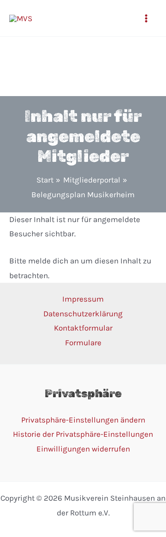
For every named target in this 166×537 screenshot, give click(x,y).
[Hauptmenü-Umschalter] (146, 18)
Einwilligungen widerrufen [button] (83, 448)
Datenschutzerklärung (83, 313)
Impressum (83, 298)
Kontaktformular (83, 327)
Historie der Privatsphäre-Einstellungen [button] (83, 434)
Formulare (83, 342)
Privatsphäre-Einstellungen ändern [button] (83, 419)
